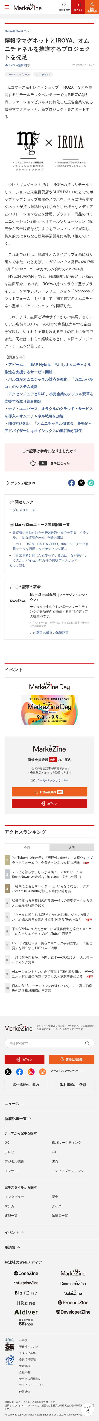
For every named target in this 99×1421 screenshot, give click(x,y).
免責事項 (24, 1366)
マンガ (9, 1206)
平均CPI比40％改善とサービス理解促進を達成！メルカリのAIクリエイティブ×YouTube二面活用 (52, 931)
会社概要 (24, 1372)
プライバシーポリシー (33, 1385)
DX (7, 1142)
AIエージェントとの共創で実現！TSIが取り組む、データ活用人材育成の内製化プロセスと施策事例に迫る (53, 973)
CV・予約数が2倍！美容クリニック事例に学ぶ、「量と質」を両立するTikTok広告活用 (52, 945)
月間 (72, 847)
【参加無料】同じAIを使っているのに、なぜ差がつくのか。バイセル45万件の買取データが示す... (50, 557)
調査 (55, 1196)
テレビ (9, 1151)
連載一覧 (11, 1215)
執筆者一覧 (60, 1215)
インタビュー (14, 1196)
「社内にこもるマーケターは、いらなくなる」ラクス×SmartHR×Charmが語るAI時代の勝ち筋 (50, 888)
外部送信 (24, 1391)
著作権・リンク (28, 1346)
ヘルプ (23, 1340)
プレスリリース (24, 509)
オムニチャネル (43, 74)
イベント (12, 1232)
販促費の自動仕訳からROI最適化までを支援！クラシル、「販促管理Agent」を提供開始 (51, 534)
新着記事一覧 (16, 1118)
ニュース (12, 1103)
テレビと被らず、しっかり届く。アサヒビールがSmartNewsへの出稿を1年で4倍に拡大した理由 (47, 874)
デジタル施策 (14, 1161)
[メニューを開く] (7, 7)
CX (54, 1151)
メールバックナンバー (52, 780)
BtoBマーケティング (66, 1142)
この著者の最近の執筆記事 (49, 632)
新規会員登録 (51, 792)
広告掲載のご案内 (26, 1084)
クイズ (56, 1206)
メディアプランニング (68, 1170)
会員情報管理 (27, 1359)
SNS (55, 1161)
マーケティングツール (17, 74)
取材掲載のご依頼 (73, 1084)
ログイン (51, 803)
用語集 (10, 1247)
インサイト (13, 1170)
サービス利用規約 (30, 1378)
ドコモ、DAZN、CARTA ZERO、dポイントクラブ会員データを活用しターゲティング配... (51, 546)
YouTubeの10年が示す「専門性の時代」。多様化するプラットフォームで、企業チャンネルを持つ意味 (52, 860)
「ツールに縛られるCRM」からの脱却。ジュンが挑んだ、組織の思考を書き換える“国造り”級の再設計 (51, 917)
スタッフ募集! (27, 1353)
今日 (27, 847)
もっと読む (17, 565)
